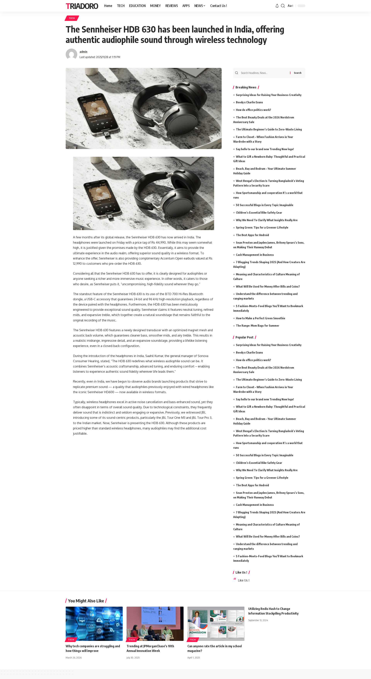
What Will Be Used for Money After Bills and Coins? (268, 286)
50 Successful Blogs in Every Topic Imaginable (264, 205)
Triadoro (82, 5)
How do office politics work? (253, 109)
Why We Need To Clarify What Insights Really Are (267, 220)
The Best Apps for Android (252, 235)
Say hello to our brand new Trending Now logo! (265, 149)
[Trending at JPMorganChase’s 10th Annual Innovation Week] (155, 624)
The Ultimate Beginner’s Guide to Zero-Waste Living (269, 129)
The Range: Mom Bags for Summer (257, 325)
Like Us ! (241, 572)
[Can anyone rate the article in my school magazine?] (215, 624)
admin (83, 51)
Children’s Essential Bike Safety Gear (259, 212)
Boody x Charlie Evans (249, 102)
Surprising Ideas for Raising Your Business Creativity (268, 95)
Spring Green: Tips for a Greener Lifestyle (262, 227)
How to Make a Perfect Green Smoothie (260, 318)
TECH (72, 18)
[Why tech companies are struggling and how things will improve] (94, 624)
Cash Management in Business (255, 254)
